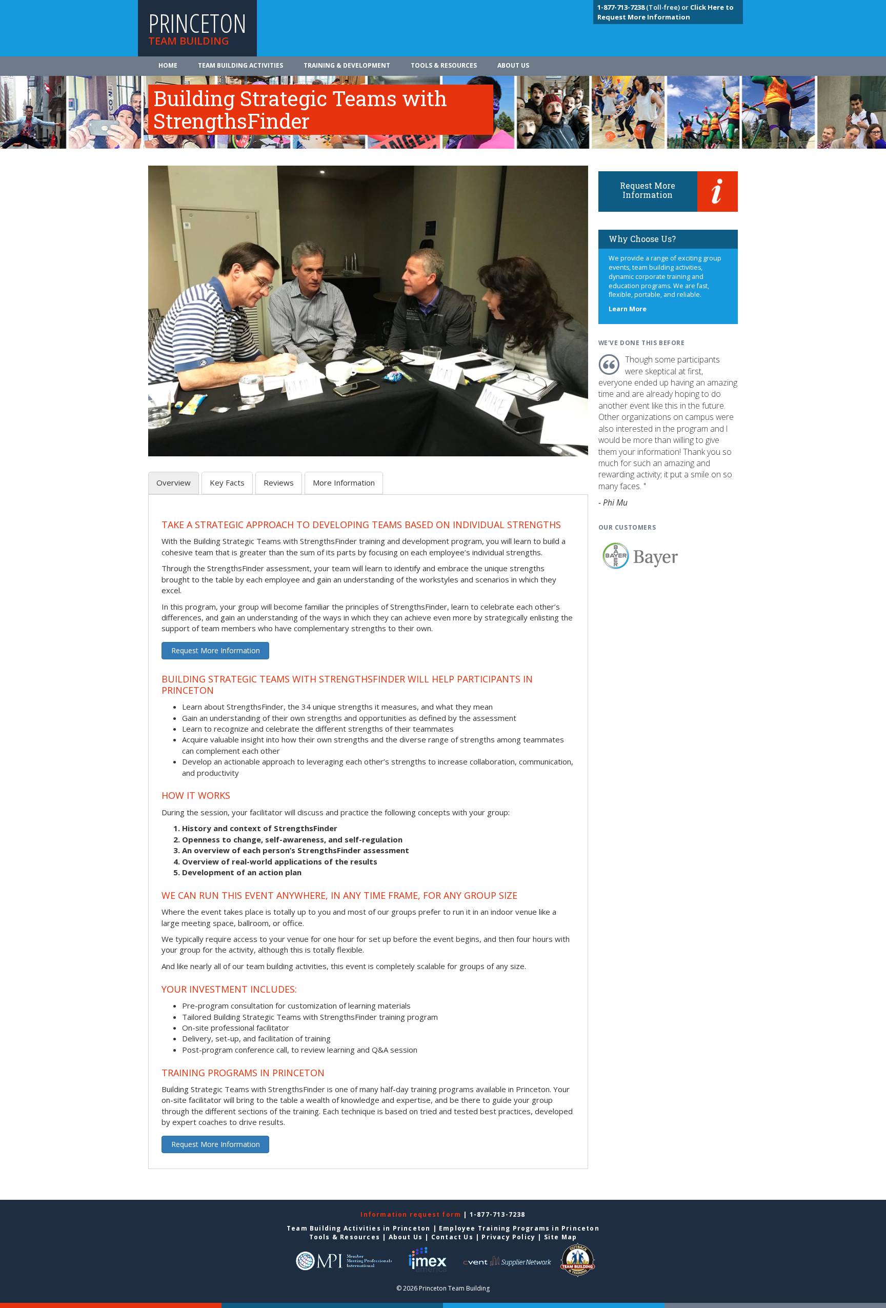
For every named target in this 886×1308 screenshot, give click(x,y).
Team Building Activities (240, 65)
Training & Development (347, 65)
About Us (513, 65)
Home (167, 65)
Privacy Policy (508, 1237)
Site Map (560, 1237)
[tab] (173, 483)
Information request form (411, 1214)
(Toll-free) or (643, 7)
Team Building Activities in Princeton (358, 1228)
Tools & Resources (444, 65)
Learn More (628, 309)
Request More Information (215, 650)
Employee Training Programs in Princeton (519, 1228)
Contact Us (452, 1237)
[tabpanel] (368, 837)
